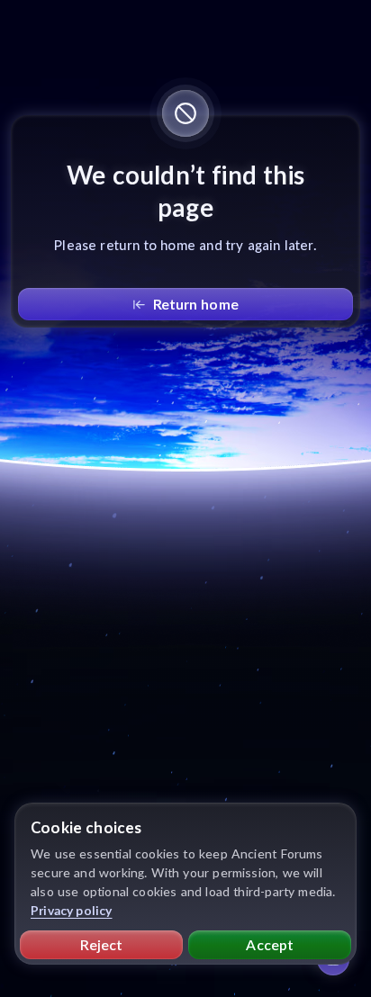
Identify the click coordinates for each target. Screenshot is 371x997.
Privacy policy (72, 910)
